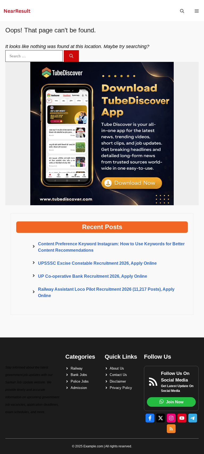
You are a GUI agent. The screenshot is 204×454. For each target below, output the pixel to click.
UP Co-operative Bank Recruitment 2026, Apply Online (92, 276)
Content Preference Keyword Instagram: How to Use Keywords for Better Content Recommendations (111, 247)
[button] (182, 11)
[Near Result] (17, 11)
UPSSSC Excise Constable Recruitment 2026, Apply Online (97, 263)
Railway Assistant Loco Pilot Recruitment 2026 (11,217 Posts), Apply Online (106, 292)
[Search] (71, 56)
